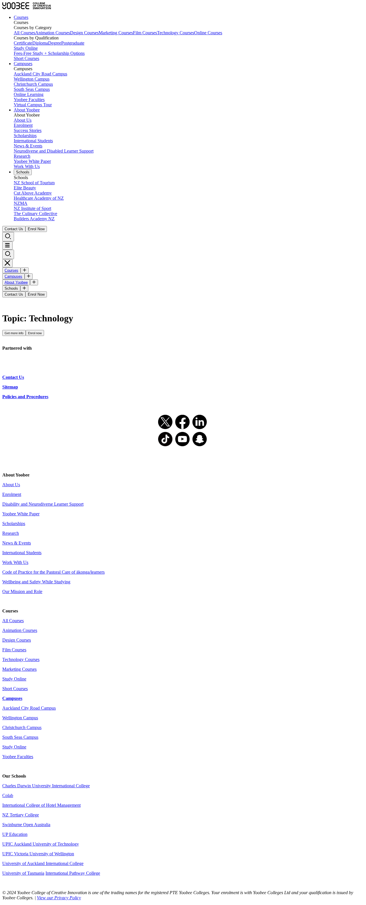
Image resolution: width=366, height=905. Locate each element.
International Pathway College (72, 873)
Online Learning (28, 94)
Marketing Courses (116, 32)
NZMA (20, 203)
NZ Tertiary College (20, 814)
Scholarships (25, 135)
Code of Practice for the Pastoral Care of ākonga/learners (53, 572)
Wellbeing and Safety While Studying (36, 581)
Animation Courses (52, 32)
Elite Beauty (25, 187)
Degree (54, 43)
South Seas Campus (32, 89)
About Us (22, 120)
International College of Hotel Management (41, 805)
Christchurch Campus (33, 84)
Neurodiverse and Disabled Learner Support (54, 151)
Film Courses (145, 32)
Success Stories (27, 130)
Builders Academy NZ (34, 218)
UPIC (8, 853)
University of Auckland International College (42, 863)
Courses (21, 17)
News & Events (28, 145)
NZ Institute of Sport (32, 208)
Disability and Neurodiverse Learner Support (42, 504)
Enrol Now (36, 229)
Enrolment (23, 125)
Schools (22, 172)
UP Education (14, 834)
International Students (33, 140)
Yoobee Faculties (29, 99)
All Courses (24, 32)
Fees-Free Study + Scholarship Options (49, 53)
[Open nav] (7, 245)
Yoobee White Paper (32, 161)
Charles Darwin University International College (46, 785)
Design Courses (84, 32)
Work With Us (27, 166)
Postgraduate (72, 43)
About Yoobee (27, 109)
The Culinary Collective (35, 213)
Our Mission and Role (22, 591)
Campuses (23, 63)
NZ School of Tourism (34, 182)
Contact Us (14, 229)
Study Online (26, 48)
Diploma (40, 43)
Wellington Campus (31, 79)
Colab (7, 795)
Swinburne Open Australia (26, 824)
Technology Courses (175, 32)
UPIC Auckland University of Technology (40, 844)
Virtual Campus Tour (33, 104)
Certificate (23, 43)
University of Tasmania (23, 873)
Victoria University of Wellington (44, 853)
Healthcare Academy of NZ (39, 198)
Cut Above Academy (33, 193)
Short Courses (26, 58)
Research (22, 156)
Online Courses (208, 32)
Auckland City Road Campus (40, 73)
